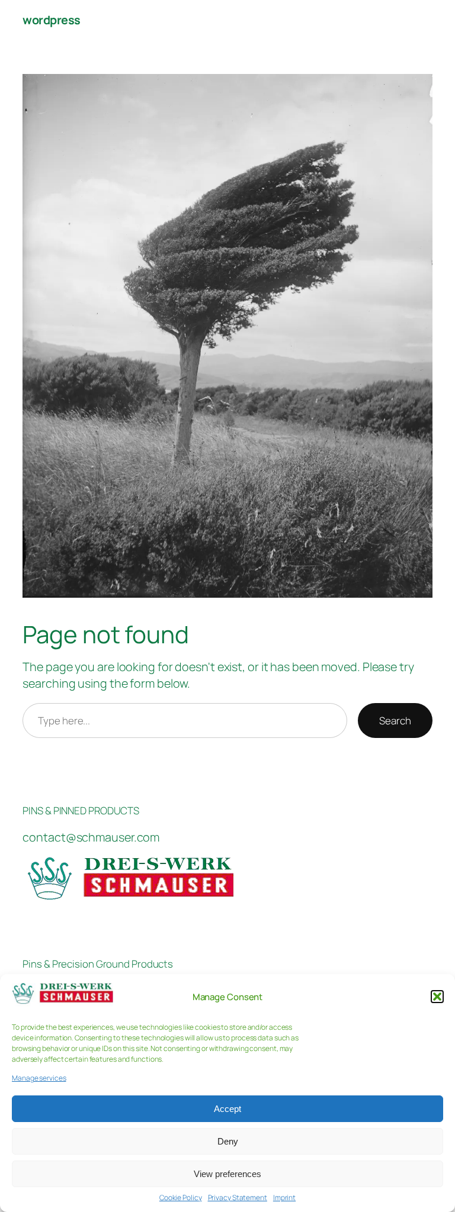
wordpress (52, 20)
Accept (227, 1109)
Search (395, 720)
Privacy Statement (237, 1198)
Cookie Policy (180, 1198)
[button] (437, 997)
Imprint (284, 1198)
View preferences (227, 1174)
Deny (227, 1141)
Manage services (39, 1078)
